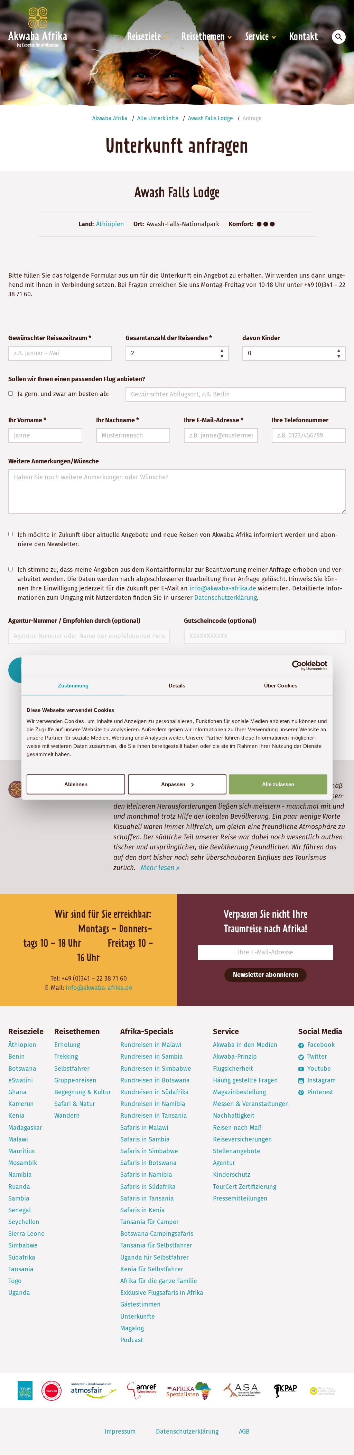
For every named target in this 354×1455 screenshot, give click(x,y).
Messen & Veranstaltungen (251, 1104)
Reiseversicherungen (242, 1139)
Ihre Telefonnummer (300, 420)
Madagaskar (25, 1127)
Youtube (318, 1068)
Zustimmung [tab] (73, 685)
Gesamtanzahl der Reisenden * (168, 338)
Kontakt (303, 37)
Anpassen (173, 784)
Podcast (131, 1340)
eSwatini (20, 1080)
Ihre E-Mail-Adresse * (213, 420)
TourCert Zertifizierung (244, 1187)
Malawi (18, 1139)
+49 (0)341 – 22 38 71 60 (94, 978)
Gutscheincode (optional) (220, 621)
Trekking (66, 1056)
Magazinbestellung (239, 1092)
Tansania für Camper (149, 1222)
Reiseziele (144, 37)
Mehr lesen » (160, 868)
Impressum (120, 1431)
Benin (16, 1056)
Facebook (320, 1045)
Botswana (22, 1068)
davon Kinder (261, 338)
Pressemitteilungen (240, 1198)
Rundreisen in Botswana (155, 1080)
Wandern (67, 1115)
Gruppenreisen (75, 1080)
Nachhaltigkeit (233, 1115)
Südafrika (21, 1257)
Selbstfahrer (72, 1068)
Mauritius (21, 1151)
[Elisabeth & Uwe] (17, 789)
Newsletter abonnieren (265, 975)
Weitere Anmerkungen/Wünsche (53, 461)
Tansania (21, 1269)
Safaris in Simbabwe (149, 1151)
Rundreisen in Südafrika (154, 1092)
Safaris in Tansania (147, 1198)
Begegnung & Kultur (82, 1092)
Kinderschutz (231, 1174)
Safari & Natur (74, 1104)
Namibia (20, 1174)
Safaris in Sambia (145, 1139)
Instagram (321, 1080)
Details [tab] (177, 685)
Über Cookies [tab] (280, 685)
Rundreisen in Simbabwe (155, 1068)
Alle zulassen (278, 784)
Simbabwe (23, 1245)
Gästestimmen (140, 1304)
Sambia (18, 1198)
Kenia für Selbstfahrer (151, 1269)
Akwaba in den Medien (245, 1045)
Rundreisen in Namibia (152, 1104)
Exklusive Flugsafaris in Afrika (161, 1293)
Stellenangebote (236, 1151)
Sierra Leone (26, 1233)
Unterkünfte (137, 1316)
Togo (15, 1281)
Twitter (316, 1056)
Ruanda (19, 1187)
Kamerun (21, 1104)
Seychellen (23, 1222)
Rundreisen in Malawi (150, 1045)
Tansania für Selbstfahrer (156, 1245)
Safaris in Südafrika (148, 1187)
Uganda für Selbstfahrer (154, 1257)
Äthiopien (110, 224)
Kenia (16, 1115)
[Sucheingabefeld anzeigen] (339, 37)
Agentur (224, 1163)
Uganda (19, 1293)
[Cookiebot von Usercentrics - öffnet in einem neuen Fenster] (297, 666)
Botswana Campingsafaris (156, 1233)
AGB (244, 1431)
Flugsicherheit (233, 1068)
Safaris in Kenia (142, 1210)
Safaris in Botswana (148, 1163)
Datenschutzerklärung (225, 597)
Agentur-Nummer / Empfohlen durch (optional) (74, 621)
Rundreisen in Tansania (153, 1115)
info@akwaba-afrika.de (222, 588)
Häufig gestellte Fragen (245, 1080)
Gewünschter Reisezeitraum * (49, 338)
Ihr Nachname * (117, 420)
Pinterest (319, 1092)
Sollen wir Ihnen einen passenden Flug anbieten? (76, 379)
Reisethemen (203, 37)
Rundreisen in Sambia (151, 1056)
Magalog (132, 1328)
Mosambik (22, 1163)
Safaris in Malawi (144, 1127)
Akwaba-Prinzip (235, 1056)
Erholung (67, 1045)
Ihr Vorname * (27, 420)
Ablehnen (75, 784)
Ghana (17, 1092)
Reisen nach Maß (237, 1127)
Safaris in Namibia (146, 1174)
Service (257, 37)
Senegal (19, 1210)
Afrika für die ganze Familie (158, 1281)
